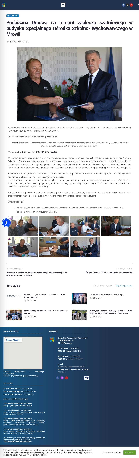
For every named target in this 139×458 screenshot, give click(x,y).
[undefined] (123, 5)
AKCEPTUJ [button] (129, 452)
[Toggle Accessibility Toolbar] (6, 223)
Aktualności (12, 16)
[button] (63, 5)
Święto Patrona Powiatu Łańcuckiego (106, 295)
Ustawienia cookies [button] (112, 452)
